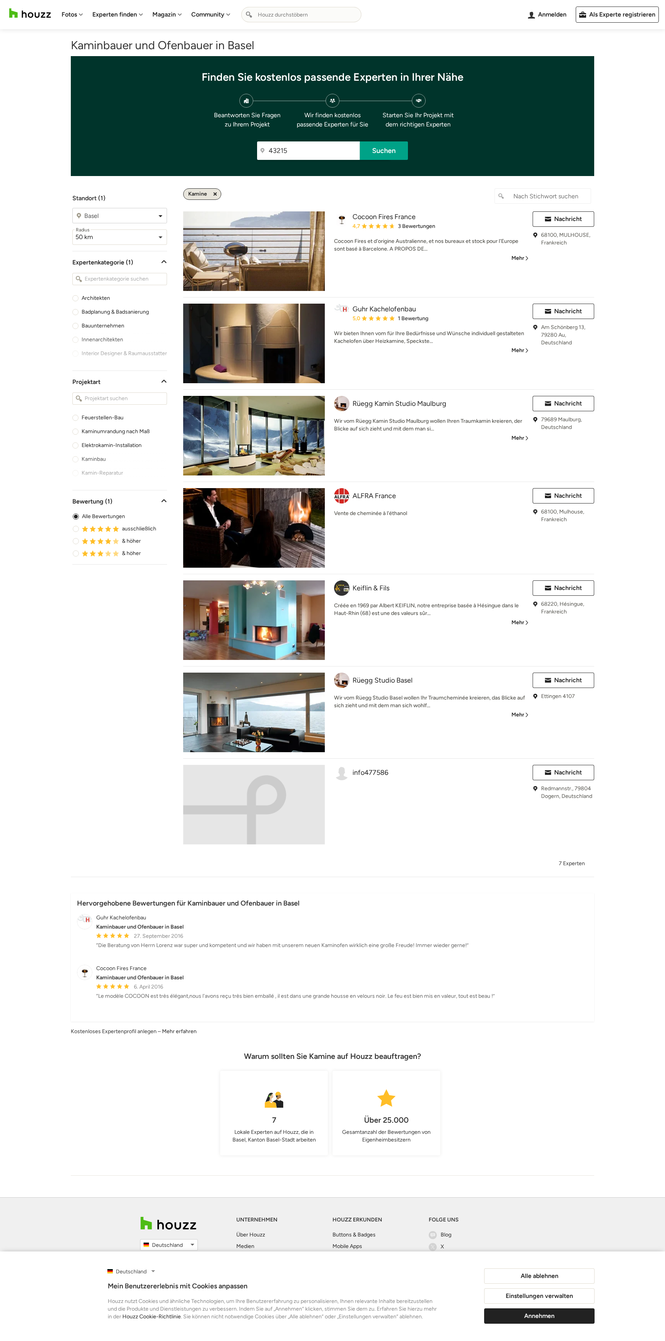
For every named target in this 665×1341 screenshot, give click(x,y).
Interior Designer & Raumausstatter (124, 353)
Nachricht (568, 219)
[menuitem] (72, 14)
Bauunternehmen (103, 325)
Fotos (69, 14)
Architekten (96, 298)
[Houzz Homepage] (30, 13)
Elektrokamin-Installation (112, 445)
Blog (446, 1234)
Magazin (164, 14)
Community (207, 14)
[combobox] (301, 14)
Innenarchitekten (102, 339)
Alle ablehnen (539, 1276)
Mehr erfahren (179, 1031)
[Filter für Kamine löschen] (215, 194)
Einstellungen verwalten (539, 1295)
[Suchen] (249, 14)
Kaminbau (94, 459)
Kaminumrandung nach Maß (116, 431)
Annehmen (539, 1315)
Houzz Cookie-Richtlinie (151, 1316)
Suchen (384, 150)
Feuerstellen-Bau (103, 417)
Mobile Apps (347, 1246)
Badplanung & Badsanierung (115, 312)
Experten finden (114, 14)
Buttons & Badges (354, 1234)
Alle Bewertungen (103, 516)
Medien (245, 1246)
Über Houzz (250, 1234)
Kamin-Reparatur (102, 473)
